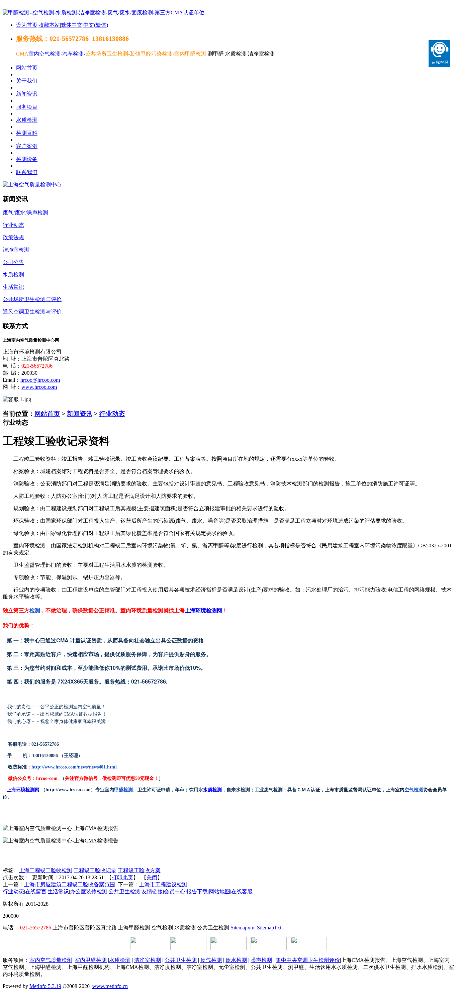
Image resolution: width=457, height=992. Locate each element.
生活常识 (58, 891)
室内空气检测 (44, 54)
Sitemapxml (243, 927)
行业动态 (112, 413)
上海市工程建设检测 (163, 884)
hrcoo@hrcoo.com (40, 380)
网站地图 (219, 891)
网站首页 (47, 413)
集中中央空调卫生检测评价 (308, 960)
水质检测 (212, 789)
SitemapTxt (269, 927)
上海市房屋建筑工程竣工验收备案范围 (69, 884)
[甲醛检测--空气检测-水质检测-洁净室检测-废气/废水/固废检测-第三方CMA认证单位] (103, 12)
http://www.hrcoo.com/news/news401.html (74, 767)
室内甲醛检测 (91, 960)
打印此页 (122, 877)
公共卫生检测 (124, 891)
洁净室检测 (147, 960)
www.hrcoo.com (39, 387)
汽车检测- (73, 54)
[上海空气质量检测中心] (32, 184)
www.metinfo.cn (110, 986)
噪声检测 (261, 960)
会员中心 (174, 891)
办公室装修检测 (88, 891)
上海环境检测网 (203, 610)
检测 (34, 610)
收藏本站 (49, 25)
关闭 (152, 877)
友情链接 (152, 891)
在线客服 (242, 891)
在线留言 (36, 891)
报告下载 (197, 891)
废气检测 (211, 960)
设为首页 (26, 25)
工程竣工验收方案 (139, 870)
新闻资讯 (79, 413)
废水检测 (236, 960)
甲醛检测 (123, 789)
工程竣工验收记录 (95, 870)
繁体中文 (71, 25)
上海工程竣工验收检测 (45, 870)
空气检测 (413, 789)
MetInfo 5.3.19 (45, 986)
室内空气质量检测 (50, 960)
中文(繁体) (95, 25)
